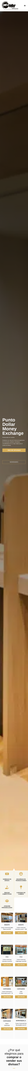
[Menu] (24, 6)
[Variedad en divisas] (7, 874)
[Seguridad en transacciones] (21, 874)
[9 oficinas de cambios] (21, 887)
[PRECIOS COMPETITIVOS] (7, 887)
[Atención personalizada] (7, 901)
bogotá (7, 924)
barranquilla (21, 1020)
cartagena (7, 989)
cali (7, 957)
